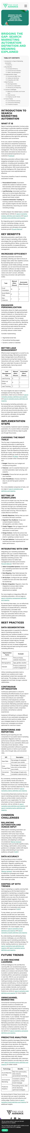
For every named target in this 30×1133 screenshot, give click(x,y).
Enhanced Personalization (14, 70)
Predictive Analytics (13, 104)
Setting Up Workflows (13, 78)
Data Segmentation (12, 84)
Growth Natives (17, 229)
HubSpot (11, 156)
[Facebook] (11, 1118)
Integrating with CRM (13, 80)
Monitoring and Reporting (14, 87)
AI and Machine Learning (14, 100)
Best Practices (9, 82)
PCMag (15, 456)
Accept (4, 1130)
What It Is (9, 65)
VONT (16, 852)
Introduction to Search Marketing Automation (14, 62)
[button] (25, 6)
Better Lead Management (14, 72)
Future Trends (9, 99)
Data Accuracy (11, 95)
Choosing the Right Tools (14, 76)
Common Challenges (10, 89)
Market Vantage (16, 842)
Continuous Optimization (14, 85)
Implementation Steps (11, 74)
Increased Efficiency (13, 68)
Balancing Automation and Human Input (16, 92)
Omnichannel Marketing (14, 102)
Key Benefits (8, 67)
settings (18, 1127)
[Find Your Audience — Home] (10, 6)
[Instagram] (15, 1118)
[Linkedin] (19, 1119)
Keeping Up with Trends (14, 96)
